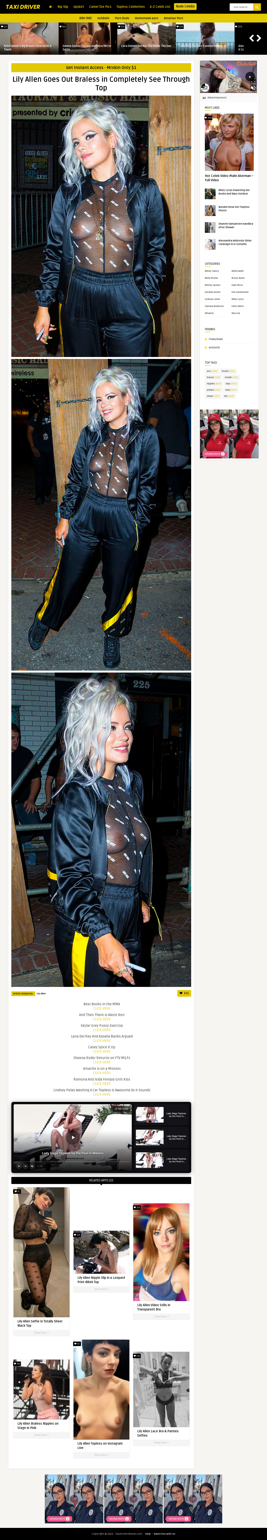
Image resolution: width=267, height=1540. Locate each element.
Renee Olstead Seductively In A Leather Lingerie (29, 47)
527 (240, 26)
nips (231, 383)
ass (212, 371)
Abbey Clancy (212, 271)
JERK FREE (85, 18)
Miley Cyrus (238, 299)
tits (229, 396)
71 (18, 1191)
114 (138, 1207)
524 (181, 26)
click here (102, 1008)
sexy (231, 389)
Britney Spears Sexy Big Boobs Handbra (146, 46)
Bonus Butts (238, 278)
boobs (228, 371)
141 (186, 993)
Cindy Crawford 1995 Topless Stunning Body (87, 47)
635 (64, 26)
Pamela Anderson (214, 306)
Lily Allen (41, 993)
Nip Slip (62, 7)
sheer (213, 396)
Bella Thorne (211, 278)
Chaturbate (216, 339)
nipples (214, 383)
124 (78, 1235)
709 (122, 26)
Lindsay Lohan (212, 299)
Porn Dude (122, 18)
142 (18, 1363)
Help (148, 1534)
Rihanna (209, 313)
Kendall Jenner (212, 292)
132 (138, 1356)
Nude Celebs (185, 6)
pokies (213, 389)
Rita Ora (236, 313)
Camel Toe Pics (100, 7)
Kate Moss (237, 285)
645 (5, 26)
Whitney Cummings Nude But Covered (203, 46)
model (231, 377)
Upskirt (78, 7)
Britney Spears (212, 285)
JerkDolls (103, 18)
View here (40, 1333)
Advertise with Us (164, 1534)
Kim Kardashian (240, 292)
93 (78, 1344)
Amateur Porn (173, 18)
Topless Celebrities (130, 7)
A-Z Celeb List (160, 7)
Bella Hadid (238, 271)
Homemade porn (146, 18)
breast (213, 377)
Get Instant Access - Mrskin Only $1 (101, 67)
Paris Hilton (238, 306)
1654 (209, 118)
